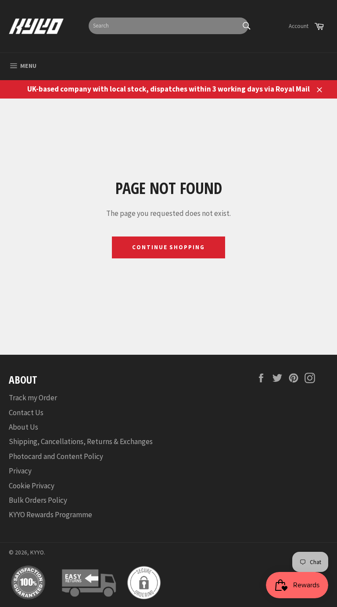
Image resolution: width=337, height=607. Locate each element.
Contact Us (26, 412)
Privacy (20, 471)
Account (298, 26)
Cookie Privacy (31, 486)
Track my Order (33, 397)
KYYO (37, 552)
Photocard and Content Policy (56, 456)
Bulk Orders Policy (38, 500)
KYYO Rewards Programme (50, 514)
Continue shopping (168, 247)
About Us (23, 427)
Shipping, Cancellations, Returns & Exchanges (81, 441)
